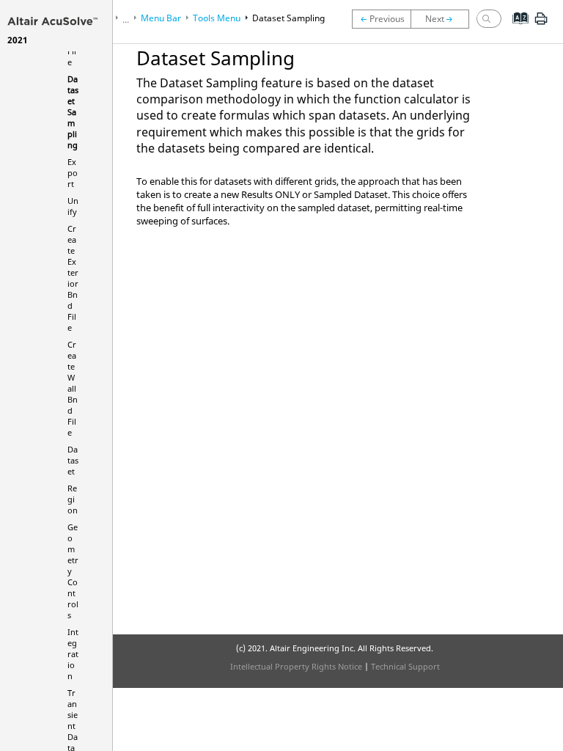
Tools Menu (216, 18)
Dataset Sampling (72, 111)
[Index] (515, 29)
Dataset (72, 460)
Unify (72, 206)
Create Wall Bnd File (72, 388)
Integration (72, 653)
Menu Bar (161, 18)
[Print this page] (541, 24)
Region (72, 499)
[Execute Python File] (381, 19)
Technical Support (405, 666)
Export (72, 172)
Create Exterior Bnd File (72, 278)
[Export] (443, 19)
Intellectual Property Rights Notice (296, 666)
